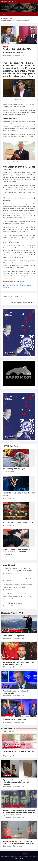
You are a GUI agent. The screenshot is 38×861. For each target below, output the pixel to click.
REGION (10, 715)
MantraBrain (19, 858)
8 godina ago (7, 55)
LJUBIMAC (5, 449)
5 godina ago (7, 756)
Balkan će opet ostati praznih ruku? (15, 719)
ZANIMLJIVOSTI (6, 476)
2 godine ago (7, 638)
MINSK (29, 285)
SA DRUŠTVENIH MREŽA (8, 746)
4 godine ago (7, 695)
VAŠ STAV (20, 631)
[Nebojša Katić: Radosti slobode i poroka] (16, 502)
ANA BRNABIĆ (10, 285)
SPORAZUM (6, 287)
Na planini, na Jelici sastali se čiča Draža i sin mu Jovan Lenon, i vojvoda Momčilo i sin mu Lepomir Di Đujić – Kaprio (19, 813)
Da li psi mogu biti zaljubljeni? (14, 469)
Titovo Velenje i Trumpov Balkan (14, 636)
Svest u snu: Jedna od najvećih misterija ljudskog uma (18, 578)
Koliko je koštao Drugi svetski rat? (12, 603)
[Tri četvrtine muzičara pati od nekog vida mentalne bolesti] (16, 475)
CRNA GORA (6, 657)
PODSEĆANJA (21, 744)
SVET (16, 631)
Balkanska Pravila (19, 55)
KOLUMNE (5, 631)
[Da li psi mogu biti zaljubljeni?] (16, 448)
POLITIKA (5, 46)
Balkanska (7, 6)
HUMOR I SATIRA (7, 744)
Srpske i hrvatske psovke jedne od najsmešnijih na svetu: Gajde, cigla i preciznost (16, 782)
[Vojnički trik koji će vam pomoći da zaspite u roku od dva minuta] (16, 529)
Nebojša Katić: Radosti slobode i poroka (19, 522)
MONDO (8, 282)
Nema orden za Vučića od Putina (14, 296)
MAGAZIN (14, 744)
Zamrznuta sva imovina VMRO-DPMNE (22, 302)
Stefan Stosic (18, 846)
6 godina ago (7, 786)
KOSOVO (24, 285)
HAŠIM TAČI (17, 285)
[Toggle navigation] (3, 14)
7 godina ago (7, 846)
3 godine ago (7, 667)
